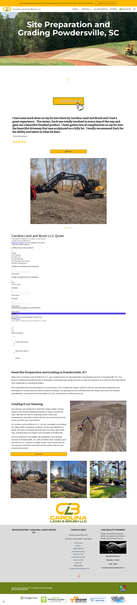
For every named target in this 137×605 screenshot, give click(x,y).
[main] (68, 28)
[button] (134, 9)
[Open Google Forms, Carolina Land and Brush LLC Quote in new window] (122, 235)
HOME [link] (74, 9)
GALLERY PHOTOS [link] (101, 9)
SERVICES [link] (85, 9)
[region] (68, 3)
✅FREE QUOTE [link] (125, 9)
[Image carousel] (68, 193)
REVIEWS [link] (113, 9)
